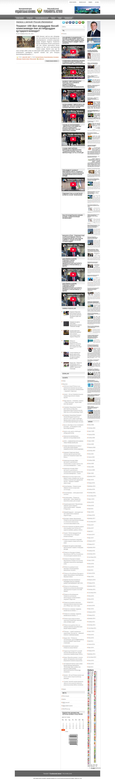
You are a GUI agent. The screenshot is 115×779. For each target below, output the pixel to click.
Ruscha (64, 33)
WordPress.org (66, 709)
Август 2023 (91, 431)
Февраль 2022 (91, 447)
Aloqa (97, 2)
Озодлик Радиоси (40, 56)
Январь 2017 (91, 544)
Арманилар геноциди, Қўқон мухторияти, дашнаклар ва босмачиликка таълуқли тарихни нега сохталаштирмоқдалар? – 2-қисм (73, 471)
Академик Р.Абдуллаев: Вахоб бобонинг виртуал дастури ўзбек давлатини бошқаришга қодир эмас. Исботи (73, 455)
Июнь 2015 (91, 599)
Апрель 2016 (91, 573)
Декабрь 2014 (91, 618)
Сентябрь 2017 (92, 521)
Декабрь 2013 (91, 654)
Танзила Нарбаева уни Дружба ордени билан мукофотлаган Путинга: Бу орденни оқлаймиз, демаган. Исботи (74, 528)
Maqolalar (82, 2)
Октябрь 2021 (91, 450)
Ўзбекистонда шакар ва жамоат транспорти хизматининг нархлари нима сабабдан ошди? (73, 620)
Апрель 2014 (91, 644)
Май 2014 (90, 641)
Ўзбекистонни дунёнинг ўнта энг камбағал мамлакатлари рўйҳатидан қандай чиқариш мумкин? (73, 626)
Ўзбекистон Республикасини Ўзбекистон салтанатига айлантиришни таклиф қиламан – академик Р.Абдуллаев (72, 597)
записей (66, 702)
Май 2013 (90, 667)
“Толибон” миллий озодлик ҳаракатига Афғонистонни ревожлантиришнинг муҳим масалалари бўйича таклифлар (73, 683)
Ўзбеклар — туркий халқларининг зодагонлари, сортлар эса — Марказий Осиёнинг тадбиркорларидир (74, 633)
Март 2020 (91, 473)
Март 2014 (91, 647)
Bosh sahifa (73, 2)
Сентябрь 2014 (92, 628)
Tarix (59, 18)
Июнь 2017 (91, 528)
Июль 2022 (91, 444)
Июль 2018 (91, 502)
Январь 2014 (91, 650)
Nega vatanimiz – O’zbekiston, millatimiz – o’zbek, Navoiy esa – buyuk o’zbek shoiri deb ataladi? (73, 402)
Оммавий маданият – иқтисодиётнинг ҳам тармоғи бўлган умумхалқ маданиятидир (73, 513)
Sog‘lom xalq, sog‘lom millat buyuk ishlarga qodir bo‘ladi (72, 432)
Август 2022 (91, 441)
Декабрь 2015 (91, 586)
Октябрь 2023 (91, 428)
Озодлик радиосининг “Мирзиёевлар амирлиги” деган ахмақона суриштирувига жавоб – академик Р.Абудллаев (73, 506)
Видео (90, 2)
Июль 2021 (91, 454)
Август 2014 (91, 631)
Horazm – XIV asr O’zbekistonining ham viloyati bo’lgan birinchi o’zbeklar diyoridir (73, 395)
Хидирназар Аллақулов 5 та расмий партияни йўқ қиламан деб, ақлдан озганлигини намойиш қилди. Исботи (73, 652)
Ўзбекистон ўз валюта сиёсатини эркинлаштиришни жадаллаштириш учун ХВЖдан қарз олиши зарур (73, 604)
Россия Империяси (48, 56)
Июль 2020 (91, 463)
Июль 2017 (91, 525)
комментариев (68, 705)
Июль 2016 (91, 563)
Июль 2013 (91, 660)
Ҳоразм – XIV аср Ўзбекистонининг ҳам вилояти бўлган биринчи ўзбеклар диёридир (74, 676)
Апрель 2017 (91, 534)
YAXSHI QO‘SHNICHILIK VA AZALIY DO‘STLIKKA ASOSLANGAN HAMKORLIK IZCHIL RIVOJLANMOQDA (73, 447)
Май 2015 (90, 602)
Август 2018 (91, 499)
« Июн (66, 731)
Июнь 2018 (91, 505)
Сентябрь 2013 (92, 657)
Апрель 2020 (91, 470)
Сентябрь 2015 (92, 592)
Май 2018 (90, 508)
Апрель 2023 (91, 434)
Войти (64, 699)
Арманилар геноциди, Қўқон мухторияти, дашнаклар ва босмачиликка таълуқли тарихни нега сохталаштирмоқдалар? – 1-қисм (73, 463)
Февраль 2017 (91, 541)
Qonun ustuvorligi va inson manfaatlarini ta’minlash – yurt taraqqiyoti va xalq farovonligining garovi (73, 426)
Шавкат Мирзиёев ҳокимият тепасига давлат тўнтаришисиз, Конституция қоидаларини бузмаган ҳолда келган (73, 659)
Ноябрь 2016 (91, 550)
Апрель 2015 (91, 605)
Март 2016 (91, 576)
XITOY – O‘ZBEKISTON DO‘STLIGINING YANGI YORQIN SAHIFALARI (73, 441)
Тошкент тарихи (25, 58)
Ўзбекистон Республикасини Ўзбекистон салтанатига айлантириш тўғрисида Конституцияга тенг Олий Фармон (73, 589)
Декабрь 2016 (91, 547)
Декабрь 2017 (91, 518)
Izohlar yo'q (41, 58)
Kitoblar (29, 18)
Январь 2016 (91, 583)
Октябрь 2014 (91, 625)
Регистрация (66, 696)
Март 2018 (91, 512)
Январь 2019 (91, 483)
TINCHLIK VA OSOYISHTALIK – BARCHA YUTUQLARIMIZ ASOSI (72, 437)
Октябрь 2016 (91, 554)
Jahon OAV (24, 56)
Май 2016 (90, 570)
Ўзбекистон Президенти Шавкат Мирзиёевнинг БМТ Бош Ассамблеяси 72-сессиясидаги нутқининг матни (73, 554)
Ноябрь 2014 (91, 621)
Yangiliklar (68, 18)
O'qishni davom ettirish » (52, 61)
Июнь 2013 (91, 663)
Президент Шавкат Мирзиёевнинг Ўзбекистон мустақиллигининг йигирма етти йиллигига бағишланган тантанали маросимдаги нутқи (74, 521)
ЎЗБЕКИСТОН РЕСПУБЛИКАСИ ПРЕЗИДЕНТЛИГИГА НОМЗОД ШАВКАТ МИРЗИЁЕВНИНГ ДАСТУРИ (73, 581)
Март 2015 (91, 608)
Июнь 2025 (91, 424)
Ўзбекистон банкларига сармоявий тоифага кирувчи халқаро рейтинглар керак (73, 541)
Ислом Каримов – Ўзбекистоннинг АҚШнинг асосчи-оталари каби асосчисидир (72, 487)
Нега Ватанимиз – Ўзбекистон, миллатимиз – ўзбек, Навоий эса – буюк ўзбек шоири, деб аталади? (72, 499)
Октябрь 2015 (91, 589)
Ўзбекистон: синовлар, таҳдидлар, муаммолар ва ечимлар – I (72, 609)
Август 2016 (91, 560)
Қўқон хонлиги (33, 58)
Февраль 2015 (91, 612)
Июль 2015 (91, 596)
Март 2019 (91, 479)
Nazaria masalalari (42, 18)
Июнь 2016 (91, 566)
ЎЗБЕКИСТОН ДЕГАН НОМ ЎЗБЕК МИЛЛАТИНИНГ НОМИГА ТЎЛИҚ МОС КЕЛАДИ (73, 547)
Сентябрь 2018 (92, 495)
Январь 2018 (91, 515)
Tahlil (53, 18)
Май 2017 (90, 531)
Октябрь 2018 (91, 492)
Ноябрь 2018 (91, 489)
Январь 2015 (91, 615)
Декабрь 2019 (91, 476)
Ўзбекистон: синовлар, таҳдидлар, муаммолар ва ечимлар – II (72, 614)
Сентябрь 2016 (92, 557)
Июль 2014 (91, 634)
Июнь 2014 (91, 637)
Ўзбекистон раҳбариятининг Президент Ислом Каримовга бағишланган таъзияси (71, 568)
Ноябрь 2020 (91, 460)
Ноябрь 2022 (91, 437)
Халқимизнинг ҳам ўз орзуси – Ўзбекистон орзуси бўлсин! (71, 646)
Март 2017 (91, 537)
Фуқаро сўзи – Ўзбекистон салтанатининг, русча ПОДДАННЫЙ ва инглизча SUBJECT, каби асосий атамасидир (74, 640)
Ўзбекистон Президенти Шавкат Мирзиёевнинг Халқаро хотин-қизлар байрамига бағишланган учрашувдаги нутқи (73, 561)
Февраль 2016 (91, 579)
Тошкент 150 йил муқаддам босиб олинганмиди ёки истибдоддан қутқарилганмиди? (37, 28)
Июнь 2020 (91, 466)
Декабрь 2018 (91, 486)
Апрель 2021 (91, 457)
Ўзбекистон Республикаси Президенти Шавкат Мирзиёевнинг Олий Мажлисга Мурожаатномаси (73, 575)
